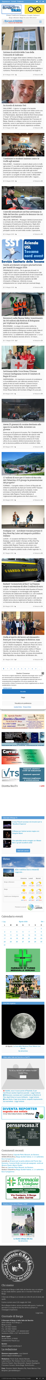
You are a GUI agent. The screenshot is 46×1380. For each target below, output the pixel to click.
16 (41, 935)
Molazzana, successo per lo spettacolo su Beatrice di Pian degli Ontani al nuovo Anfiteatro (22, 1096)
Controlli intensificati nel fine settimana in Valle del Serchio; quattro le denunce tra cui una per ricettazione (23, 214)
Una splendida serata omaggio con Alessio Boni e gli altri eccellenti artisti (26, 841)
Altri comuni (33, 18)
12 (17, 935)
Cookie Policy (18, 707)
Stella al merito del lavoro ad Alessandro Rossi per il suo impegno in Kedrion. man (21, 638)
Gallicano (36, 15)
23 (41, 938)
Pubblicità (20, 1)
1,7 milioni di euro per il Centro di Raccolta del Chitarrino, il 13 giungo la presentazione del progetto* (22, 480)
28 (29, 942)
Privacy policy (21, 1378)
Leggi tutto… (19, 872)
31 (5, 945)
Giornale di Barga (11, 1378)
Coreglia (29, 15)
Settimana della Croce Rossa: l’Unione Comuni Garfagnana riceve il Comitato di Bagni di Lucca (21, 373)
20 (23, 938)
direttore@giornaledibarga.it (11, 1355)
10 (5, 935)
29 (35, 942)
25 (11, 942)
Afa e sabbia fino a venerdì (27, 869)
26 (17, 942)
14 (29, 935)
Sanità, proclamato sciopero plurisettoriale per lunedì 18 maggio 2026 (22, 266)
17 (5, 938)
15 (35, 935)
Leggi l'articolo (35, 1093)
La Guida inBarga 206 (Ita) (23, 1239)
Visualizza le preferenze (23, 703)
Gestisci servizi (7, 688)
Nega (23, 697)
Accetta (23, 691)
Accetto (23, 1077)
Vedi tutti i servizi (23, 851)
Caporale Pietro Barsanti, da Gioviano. (26, 1155)
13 (23, 935)
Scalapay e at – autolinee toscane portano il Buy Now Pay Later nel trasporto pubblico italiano (22, 533)
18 (11, 938)
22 (35, 938)
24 (5, 942)
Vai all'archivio (23, 1051)
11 (11, 935)
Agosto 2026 (23, 921)
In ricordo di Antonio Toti (14, 105)
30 (41, 942)
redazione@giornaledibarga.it (12, 1346)
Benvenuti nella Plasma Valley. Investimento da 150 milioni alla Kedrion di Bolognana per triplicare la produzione (23, 320)
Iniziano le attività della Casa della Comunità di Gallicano (18, 53)
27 (23, 942)
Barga (9, 15)
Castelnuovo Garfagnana (19, 15)
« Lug (3, 921)
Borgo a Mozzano (14, 18)
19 (17, 938)
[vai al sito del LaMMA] (35, 907)
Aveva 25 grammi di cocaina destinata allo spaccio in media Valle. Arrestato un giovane (22, 427)
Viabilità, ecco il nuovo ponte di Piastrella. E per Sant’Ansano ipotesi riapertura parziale (20, 1092)
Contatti (13, 1)
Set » (42, 921)
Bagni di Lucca (24, 18)
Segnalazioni (6, 1)
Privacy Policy (27, 707)
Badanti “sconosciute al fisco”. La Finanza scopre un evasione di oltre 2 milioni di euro (23, 585)
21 (29, 938)
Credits (28, 1378)
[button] (43, 673)
